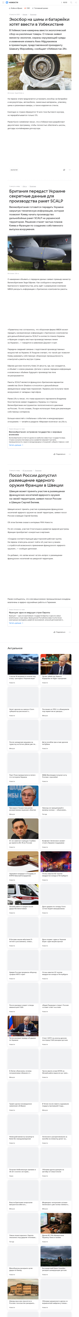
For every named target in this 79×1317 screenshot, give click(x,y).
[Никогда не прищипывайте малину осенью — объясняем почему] (56, 801)
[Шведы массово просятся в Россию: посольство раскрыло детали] (23, 1294)
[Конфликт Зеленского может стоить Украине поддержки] (56, 833)
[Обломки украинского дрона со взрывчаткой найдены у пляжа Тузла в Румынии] (56, 1294)
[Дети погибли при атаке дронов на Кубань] (56, 735)
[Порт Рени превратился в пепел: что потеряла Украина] (23, 768)
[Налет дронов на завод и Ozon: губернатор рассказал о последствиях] (23, 702)
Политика (33, 14)
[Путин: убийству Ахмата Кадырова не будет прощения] (56, 669)
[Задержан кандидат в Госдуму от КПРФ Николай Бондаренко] (23, 866)
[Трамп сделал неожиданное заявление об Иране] (23, 1096)
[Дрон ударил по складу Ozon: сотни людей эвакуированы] (56, 899)
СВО (28, 8)
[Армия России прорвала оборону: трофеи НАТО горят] (23, 965)
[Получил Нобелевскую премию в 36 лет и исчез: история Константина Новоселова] (23, 1162)
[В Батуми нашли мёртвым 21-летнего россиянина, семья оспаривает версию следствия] (23, 932)
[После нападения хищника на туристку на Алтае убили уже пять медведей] (23, 735)
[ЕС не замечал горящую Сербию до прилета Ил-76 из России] (23, 833)
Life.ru (25, 186)
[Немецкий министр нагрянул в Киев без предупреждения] (23, 1129)
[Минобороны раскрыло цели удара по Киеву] (23, 1261)
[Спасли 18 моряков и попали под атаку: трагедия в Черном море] (23, 669)
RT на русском (27, 470)
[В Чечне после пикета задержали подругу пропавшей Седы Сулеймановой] (56, 1096)
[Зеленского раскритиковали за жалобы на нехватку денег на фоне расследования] (56, 1129)
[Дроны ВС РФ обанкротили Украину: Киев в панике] (56, 1228)
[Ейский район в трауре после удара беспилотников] (23, 899)
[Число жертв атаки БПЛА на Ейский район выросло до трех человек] (56, 1064)
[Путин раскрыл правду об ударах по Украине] (23, 1031)
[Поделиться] (64, 169)
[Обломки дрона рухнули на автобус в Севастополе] (56, 1162)
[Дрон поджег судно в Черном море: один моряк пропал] (56, 932)
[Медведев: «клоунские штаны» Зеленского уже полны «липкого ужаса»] (56, 1195)
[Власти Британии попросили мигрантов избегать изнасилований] (23, 1195)
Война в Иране (16, 8)
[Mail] (7, 2)
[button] (39, 72)
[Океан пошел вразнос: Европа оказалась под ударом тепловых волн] (23, 1228)
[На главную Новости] (13, 2)
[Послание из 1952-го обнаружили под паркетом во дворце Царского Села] (56, 702)
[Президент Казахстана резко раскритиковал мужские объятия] (23, 801)
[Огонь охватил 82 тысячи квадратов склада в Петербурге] (56, 866)
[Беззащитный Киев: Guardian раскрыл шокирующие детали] (56, 1261)
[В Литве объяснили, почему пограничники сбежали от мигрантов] (23, 1064)
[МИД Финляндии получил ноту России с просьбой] (56, 768)
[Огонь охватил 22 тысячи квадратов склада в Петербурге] (56, 965)
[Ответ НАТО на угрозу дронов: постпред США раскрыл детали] (56, 1031)
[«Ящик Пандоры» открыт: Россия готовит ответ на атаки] (56, 998)
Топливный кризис (41, 8)
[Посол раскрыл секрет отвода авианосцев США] (23, 998)
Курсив (25, 14)
